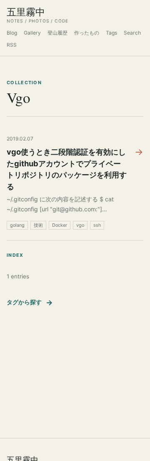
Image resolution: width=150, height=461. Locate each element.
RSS (12, 45)
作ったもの (86, 33)
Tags (111, 33)
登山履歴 (58, 33)
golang (17, 225)
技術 (38, 225)
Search (132, 33)
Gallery (32, 33)
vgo (80, 225)
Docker (59, 225)
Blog (12, 33)
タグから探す (30, 302)
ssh (97, 225)
